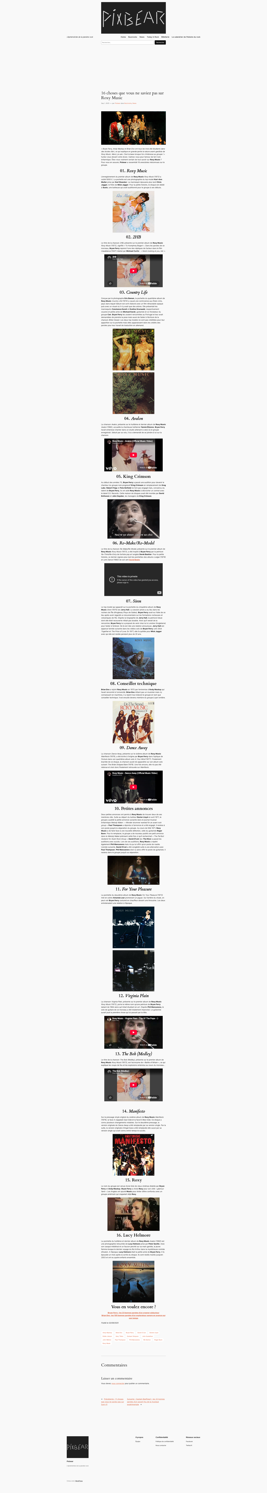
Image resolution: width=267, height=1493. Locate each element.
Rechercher (160, 42)
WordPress (79, 1481)
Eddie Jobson (107, 1336)
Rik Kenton (147, 1340)
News (134, 103)
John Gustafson (147, 1336)
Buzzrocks (128, 103)
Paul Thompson (120, 1340)
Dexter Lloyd (153, 1332)
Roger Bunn (158, 1340)
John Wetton (107, 1340)
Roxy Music (106, 1343)
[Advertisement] (133, 63)
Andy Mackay (107, 1332)
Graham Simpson (133, 1336)
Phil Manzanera (134, 1340)
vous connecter (117, 1383)
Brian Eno (119, 1332)
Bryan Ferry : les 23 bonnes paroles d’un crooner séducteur (133, 1313)
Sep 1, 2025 (105, 103)
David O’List (141, 1332)
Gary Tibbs (119, 1336)
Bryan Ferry (130, 1332)
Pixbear (117, 103)
